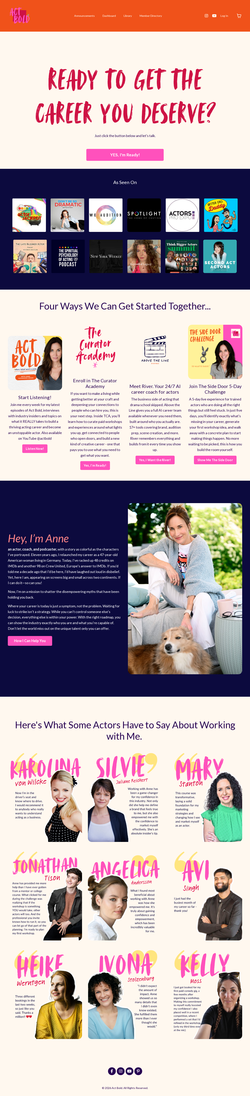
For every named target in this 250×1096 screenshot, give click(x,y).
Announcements (84, 15)
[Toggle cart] (239, 16)
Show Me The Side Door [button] (215, 460)
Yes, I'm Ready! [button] (95, 465)
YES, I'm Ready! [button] (125, 154)
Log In (224, 15)
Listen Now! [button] (35, 448)
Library (128, 15)
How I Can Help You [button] (30, 641)
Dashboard (109, 15)
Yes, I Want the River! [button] (155, 460)
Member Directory (151, 15)
